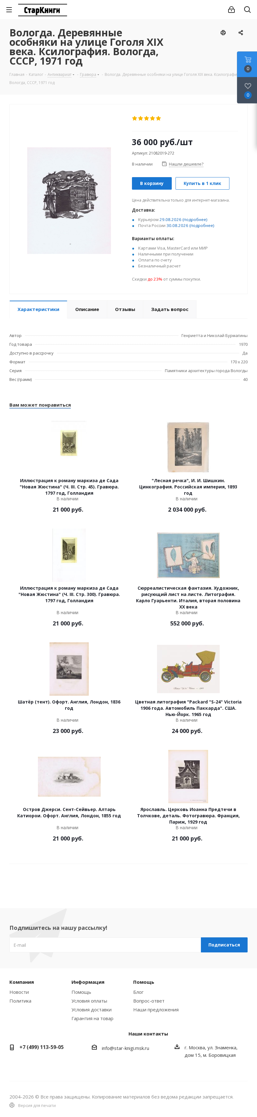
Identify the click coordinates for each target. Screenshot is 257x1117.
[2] (141, 118)
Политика (20, 1001)
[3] (147, 118)
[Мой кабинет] (231, 10)
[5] (159, 118)
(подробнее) (194, 219)
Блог (138, 992)
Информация (87, 982)
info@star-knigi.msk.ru (125, 1048)
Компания (21, 982)
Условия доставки (91, 1009)
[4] (153, 118)
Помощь (81, 992)
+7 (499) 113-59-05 (41, 1047)
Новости (19, 992)
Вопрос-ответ (149, 1001)
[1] (135, 118)
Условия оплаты (89, 1001)
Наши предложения (156, 1009)
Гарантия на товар (92, 1018)
